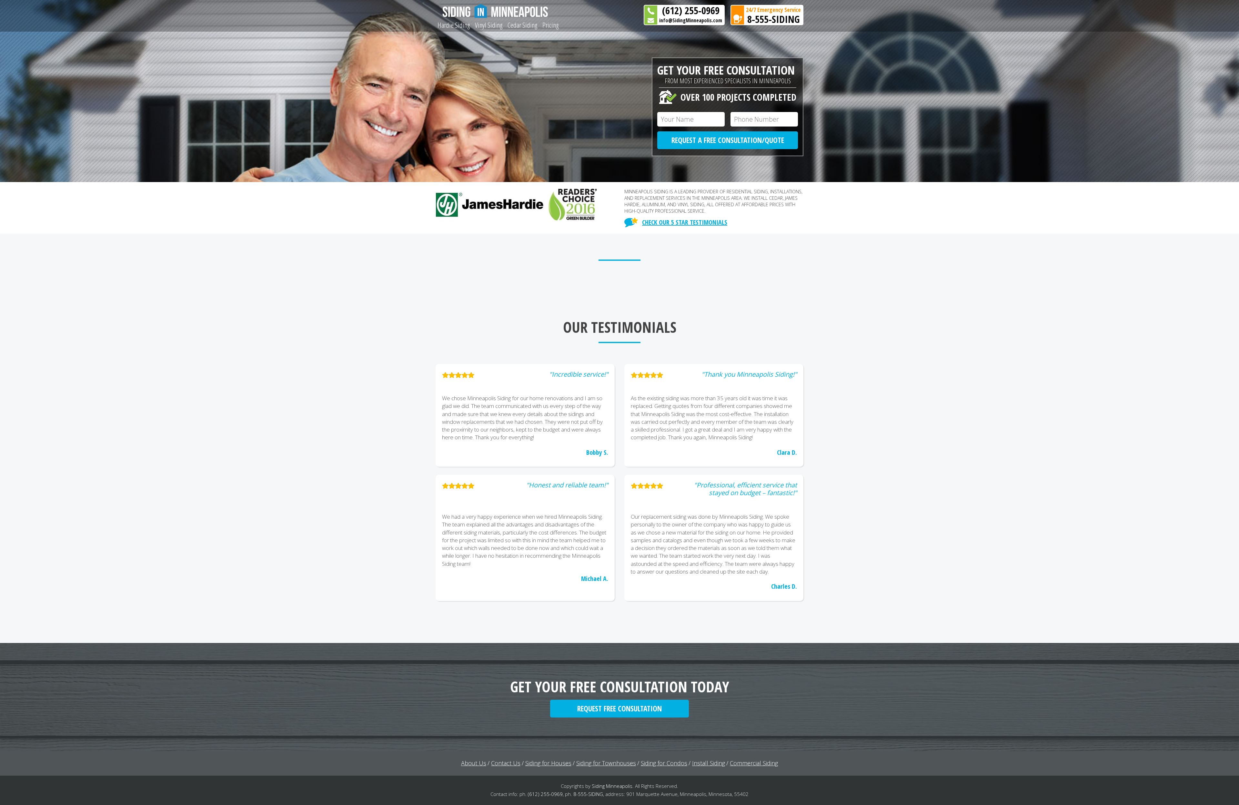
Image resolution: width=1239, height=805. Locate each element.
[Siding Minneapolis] (498, 11)
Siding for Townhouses (606, 763)
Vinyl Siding (488, 25)
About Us (473, 763)
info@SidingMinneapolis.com (690, 20)
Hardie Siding (454, 25)
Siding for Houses (548, 763)
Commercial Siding (754, 763)
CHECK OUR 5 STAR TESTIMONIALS (684, 222)
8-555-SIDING (773, 19)
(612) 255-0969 (691, 10)
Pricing (550, 25)
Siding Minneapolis (612, 786)
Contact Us (505, 763)
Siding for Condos (664, 763)
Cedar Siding (522, 25)
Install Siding (708, 763)
